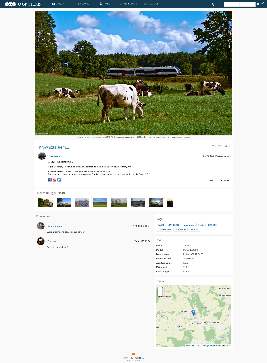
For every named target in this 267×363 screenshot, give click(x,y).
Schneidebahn (55, 226)
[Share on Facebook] (50, 180)
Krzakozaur (55, 156)
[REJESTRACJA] (212, 4)
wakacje (194, 229)
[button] (193, 313)
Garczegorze (164, 229)
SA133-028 (174, 225)
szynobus (189, 225)
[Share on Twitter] (59, 180)
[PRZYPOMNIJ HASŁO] (220, 4)
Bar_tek (52, 241)
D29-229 (212, 225)
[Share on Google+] (54, 180)
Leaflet (191, 345)
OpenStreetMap (213, 345)
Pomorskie (180, 229)
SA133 (62, 193)
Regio (201, 225)
